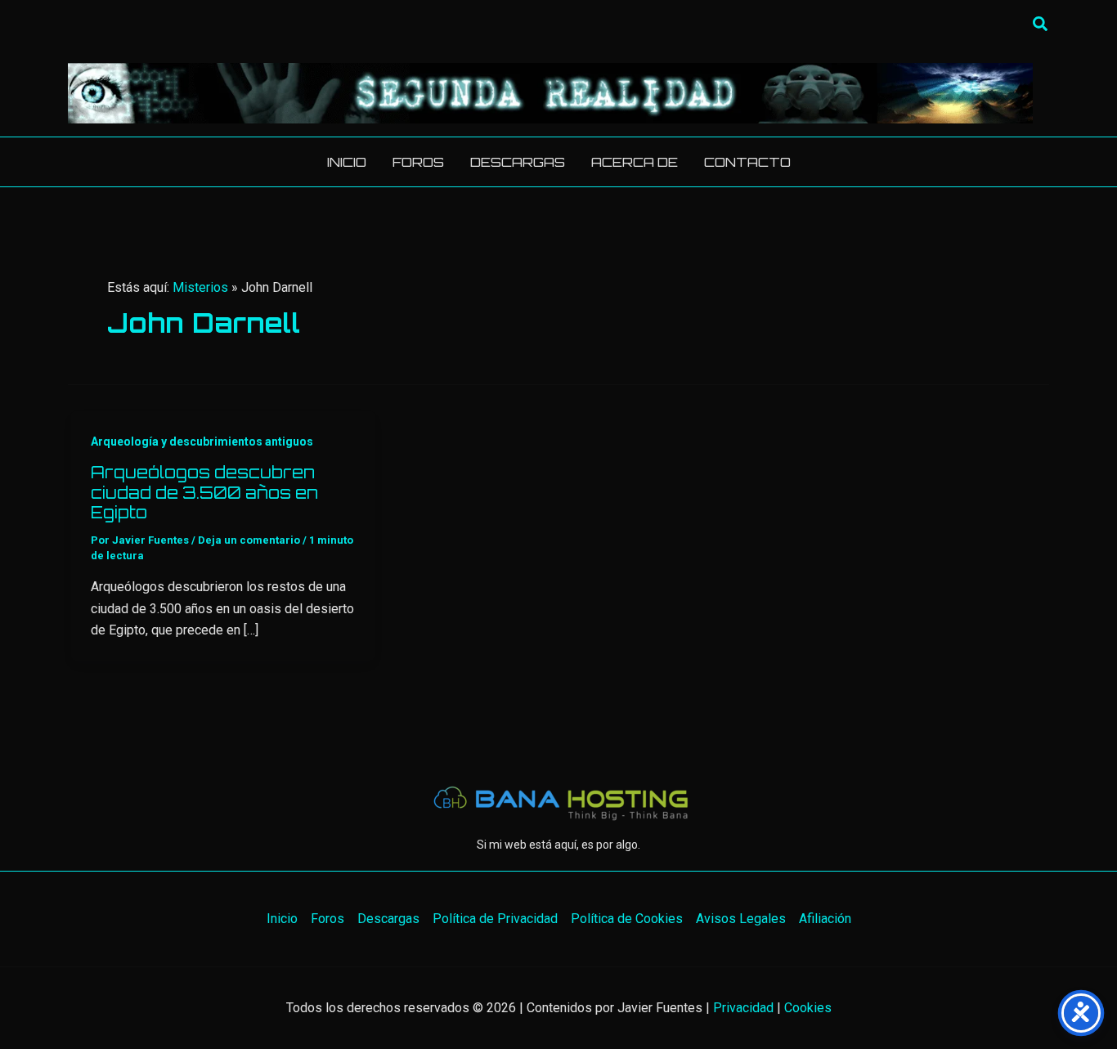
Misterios (200, 287)
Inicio (282, 918)
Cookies (808, 1007)
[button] (1041, 24)
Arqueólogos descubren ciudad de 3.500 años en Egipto (204, 492)
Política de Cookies (627, 918)
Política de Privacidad (495, 918)
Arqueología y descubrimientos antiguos (202, 441)
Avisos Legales (741, 918)
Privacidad (743, 1007)
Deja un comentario (249, 540)
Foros (327, 918)
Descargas (388, 918)
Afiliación (825, 918)
